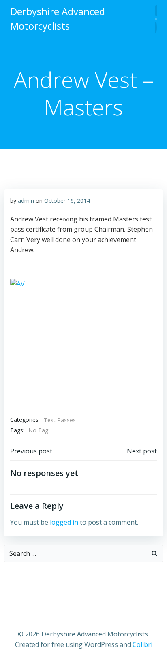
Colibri (142, 644)
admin (26, 200)
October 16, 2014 (67, 200)
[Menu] (156, 19)
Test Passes (60, 420)
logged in (64, 522)
